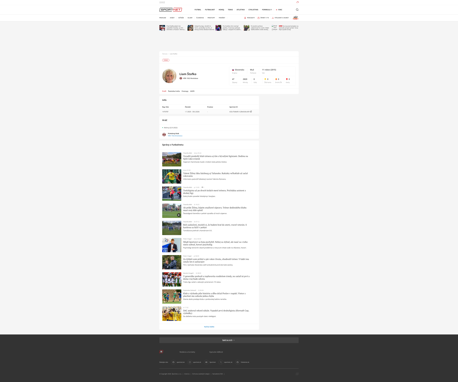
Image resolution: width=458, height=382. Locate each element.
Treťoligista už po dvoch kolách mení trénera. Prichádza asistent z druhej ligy (214, 191)
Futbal (198, 10)
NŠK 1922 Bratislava (190, 78)
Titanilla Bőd (187, 153)
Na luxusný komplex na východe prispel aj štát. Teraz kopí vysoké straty (288, 27)
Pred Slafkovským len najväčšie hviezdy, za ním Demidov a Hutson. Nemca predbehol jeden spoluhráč (176, 27)
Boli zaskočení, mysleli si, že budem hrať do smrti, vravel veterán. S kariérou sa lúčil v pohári (215, 226)
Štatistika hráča (174, 91)
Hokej (221, 10)
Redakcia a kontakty (187, 352)
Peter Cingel (187, 239)
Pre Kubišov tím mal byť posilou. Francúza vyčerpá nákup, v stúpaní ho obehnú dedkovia (232, 27)
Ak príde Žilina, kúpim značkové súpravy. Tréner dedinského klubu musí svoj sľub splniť (214, 208)
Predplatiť (280, 2)
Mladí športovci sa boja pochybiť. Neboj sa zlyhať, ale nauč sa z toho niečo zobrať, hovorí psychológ (215, 243)
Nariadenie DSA (217, 374)
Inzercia (186, 374)
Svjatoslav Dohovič (189, 290)
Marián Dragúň (188, 273)
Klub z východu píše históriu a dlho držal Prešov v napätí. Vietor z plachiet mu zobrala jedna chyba (214, 294)
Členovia (164, 54)
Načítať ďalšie (209, 327)
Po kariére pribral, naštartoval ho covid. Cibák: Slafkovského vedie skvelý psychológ (260, 27)
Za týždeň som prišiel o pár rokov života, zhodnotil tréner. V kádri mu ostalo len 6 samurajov (216, 260)
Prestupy (185, 91)
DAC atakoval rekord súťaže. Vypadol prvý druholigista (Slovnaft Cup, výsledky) (216, 311)
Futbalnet (210, 10)
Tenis (230, 10)
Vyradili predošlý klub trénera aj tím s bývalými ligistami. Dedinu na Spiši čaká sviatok (215, 157)
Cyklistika (253, 10)
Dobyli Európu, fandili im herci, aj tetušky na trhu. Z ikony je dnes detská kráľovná (204, 27)
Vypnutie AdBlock (216, 352)
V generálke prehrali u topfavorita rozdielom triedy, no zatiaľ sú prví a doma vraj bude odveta (216, 277)
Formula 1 (267, 10)
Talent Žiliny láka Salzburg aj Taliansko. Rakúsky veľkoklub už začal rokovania (215, 174)
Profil (164, 91)
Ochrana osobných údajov (201, 374)
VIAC (280, 10)
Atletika (241, 10)
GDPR (192, 91)
